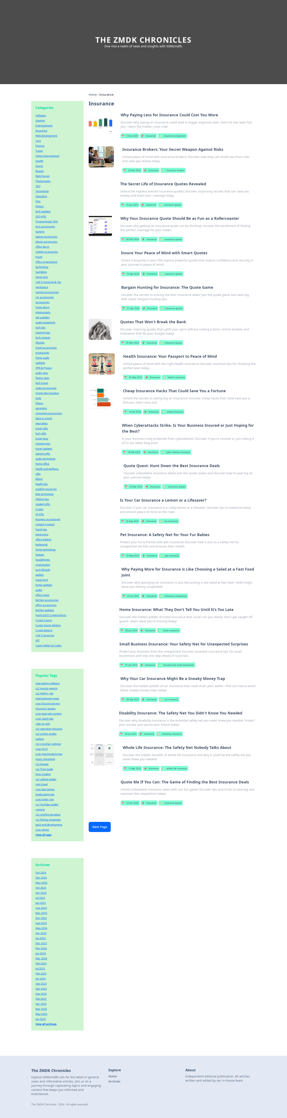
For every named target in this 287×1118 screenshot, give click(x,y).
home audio (42, 358)
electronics (42, 534)
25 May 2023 (133, 377)
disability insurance (169, 734)
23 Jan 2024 (130, 802)
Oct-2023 (41, 888)
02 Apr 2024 (130, 273)
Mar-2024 (41, 958)
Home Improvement (47, 156)
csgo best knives (45, 789)
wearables (42, 423)
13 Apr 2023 (132, 768)
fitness (39, 403)
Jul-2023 (40, 968)
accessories (42, 302)
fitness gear (42, 378)
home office (42, 464)
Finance (40, 146)
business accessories (48, 519)
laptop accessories (46, 236)
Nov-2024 (41, 948)
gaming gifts (43, 454)
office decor (42, 247)
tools (38, 398)
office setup (42, 595)
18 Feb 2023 (131, 452)
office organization (46, 262)
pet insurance (169, 555)
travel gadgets (44, 448)
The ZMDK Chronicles (143, 40)
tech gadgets (43, 211)
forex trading (43, 774)
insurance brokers (173, 170)
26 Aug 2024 (129, 521)
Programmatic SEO (47, 221)
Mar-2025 (41, 1009)
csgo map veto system (49, 713)
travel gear (42, 438)
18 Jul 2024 (130, 135)
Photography (43, 181)
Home (93, 95)
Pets (38, 201)
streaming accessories (49, 413)
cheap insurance (172, 411)
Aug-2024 (41, 908)
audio (39, 590)
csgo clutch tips (44, 719)
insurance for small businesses (176, 665)
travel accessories (46, 348)
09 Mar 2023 (130, 342)
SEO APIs (41, 216)
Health (39, 161)
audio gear (42, 373)
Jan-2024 (41, 978)
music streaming (45, 759)
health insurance (174, 377)
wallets (40, 575)
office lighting (43, 539)
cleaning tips (43, 332)
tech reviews (43, 337)
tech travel (42, 383)
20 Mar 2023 (133, 486)
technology (42, 267)
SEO (38, 186)
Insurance (148, 135)
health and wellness (47, 469)
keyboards (42, 544)
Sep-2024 (41, 994)
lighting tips (42, 499)
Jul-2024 (40, 898)
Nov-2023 (41, 989)
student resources (46, 489)
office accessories (46, 605)
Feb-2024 (41, 963)
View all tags (43, 835)
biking (39, 479)
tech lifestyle (43, 570)
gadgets (40, 363)
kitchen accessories (47, 600)
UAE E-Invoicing (45, 635)
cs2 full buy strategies (48, 819)
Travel (39, 151)
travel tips (41, 529)
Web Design (43, 176)
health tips (42, 484)
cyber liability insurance (175, 452)
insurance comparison (172, 135)
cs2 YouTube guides (47, 804)
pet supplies (43, 317)
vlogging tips (43, 443)
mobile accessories (47, 252)
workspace (42, 287)
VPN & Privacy (44, 368)
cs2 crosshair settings (48, 744)
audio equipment (45, 322)
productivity (42, 353)
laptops (40, 554)
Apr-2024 (41, 933)
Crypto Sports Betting (48, 625)
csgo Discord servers (48, 703)
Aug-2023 (41, 923)
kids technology (45, 494)
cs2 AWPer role (44, 693)
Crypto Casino (44, 620)
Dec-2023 (41, 943)
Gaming (40, 120)
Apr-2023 (41, 893)
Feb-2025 (41, 999)
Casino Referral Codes (49, 645)
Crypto (39, 509)
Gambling (41, 272)
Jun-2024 (41, 953)
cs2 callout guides (46, 779)
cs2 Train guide (44, 769)
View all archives (46, 1024)
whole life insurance (174, 768)
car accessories (45, 297)
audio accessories (46, 388)
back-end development (49, 825)
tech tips (40, 327)
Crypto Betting (44, 630)
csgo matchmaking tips (49, 754)
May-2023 (41, 883)
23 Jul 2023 (130, 596)
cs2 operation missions (49, 729)
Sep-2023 (41, 984)
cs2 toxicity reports (47, 688)
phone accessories (46, 242)
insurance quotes (170, 204)
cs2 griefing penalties (48, 814)
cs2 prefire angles (46, 734)
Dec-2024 (41, 878)
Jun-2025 (41, 1019)
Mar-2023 (41, 913)
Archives (114, 1081)
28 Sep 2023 (130, 699)
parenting (41, 408)
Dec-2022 (41, 918)
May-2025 (41, 1014)
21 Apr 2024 (130, 308)
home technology (46, 549)
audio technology (45, 459)
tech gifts (41, 433)
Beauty (40, 171)
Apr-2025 (41, 1004)
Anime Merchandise (47, 393)
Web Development (46, 136)
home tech (42, 277)
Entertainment (44, 125)
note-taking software (48, 683)
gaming (40, 231)
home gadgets (44, 585)
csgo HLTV (42, 749)
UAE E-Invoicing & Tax (48, 282)
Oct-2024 (41, 872)
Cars (38, 141)
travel (39, 257)
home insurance (168, 630)
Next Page (99, 827)
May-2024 (41, 928)
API (37, 640)
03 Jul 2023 (128, 734)
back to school (44, 418)
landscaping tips (45, 794)
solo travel (42, 784)
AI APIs (40, 514)
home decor (43, 307)
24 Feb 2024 (132, 170)
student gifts (43, 504)
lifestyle (40, 342)
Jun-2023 (41, 938)
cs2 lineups (42, 764)
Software (41, 115)
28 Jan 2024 (128, 630)
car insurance (168, 521)
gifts (38, 474)
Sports (39, 166)
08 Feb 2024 (130, 239)
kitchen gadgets (45, 610)
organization (43, 565)
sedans (40, 739)
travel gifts (42, 428)
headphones (43, 560)
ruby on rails (43, 724)
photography (43, 312)
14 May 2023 (130, 555)
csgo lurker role (45, 799)
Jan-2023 (41, 903)
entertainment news (47, 698)
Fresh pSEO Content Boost (51, 615)
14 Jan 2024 (132, 411)
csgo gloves (42, 830)
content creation (45, 524)
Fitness (40, 206)
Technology (42, 191)
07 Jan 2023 (128, 665)
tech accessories (45, 226)
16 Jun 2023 (129, 204)
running (40, 809)
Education (41, 196)
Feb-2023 (41, 973)
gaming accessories (47, 292)
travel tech (42, 580)
